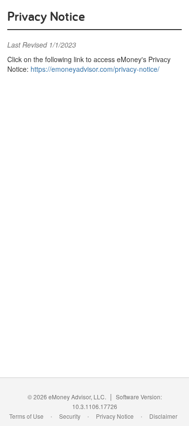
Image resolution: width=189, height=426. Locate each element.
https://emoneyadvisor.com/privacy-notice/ (95, 69)
